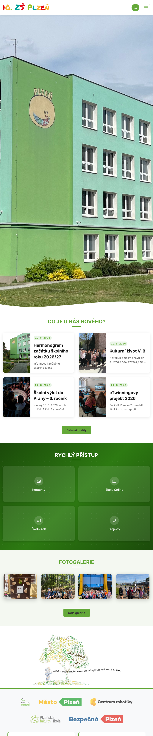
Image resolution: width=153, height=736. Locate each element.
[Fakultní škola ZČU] (45, 719)
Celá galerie (76, 613)
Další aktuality (76, 430)
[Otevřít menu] (146, 7)
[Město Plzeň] (60, 702)
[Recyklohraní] (25, 702)
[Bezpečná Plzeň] (96, 719)
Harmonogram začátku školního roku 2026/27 (51, 351)
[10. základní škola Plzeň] (26, 8)
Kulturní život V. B (127, 350)
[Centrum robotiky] (111, 702)
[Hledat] (135, 7)
